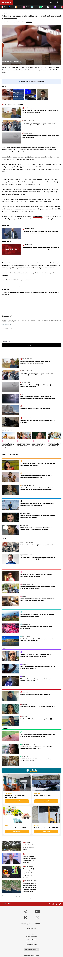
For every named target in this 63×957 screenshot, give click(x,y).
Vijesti (5, 6)
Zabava (58, 6)
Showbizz (19, 6)
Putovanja (36, 6)
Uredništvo (31, 934)
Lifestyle (27, 6)
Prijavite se (31, 345)
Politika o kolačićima (31, 944)
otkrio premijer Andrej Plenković (51, 189)
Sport (12, 6)
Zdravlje (43, 6)
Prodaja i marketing (31, 936)
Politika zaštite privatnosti (31, 942)
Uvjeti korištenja (31, 939)
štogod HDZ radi (37, 216)
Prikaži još (16, 897)
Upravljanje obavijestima (32, 949)
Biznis (51, 6)
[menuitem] (58, 2)
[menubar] (58, 2)
